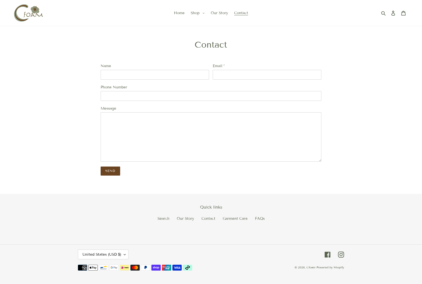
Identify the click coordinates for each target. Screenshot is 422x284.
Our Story (185, 218)
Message (108, 108)
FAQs (260, 218)
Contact (208, 218)
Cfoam (310, 267)
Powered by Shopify (330, 267)
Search (163, 218)
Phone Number (114, 87)
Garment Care (235, 218)
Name (106, 66)
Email (219, 66)
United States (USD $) (102, 254)
